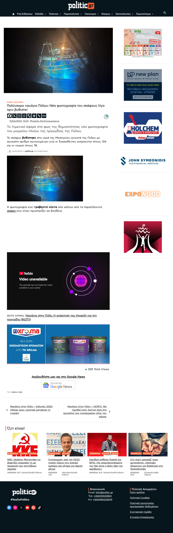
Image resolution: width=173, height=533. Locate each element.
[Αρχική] (13, 14)
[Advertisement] (58, 232)
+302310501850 (103, 496)
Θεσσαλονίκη (123, 14)
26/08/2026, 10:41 (95, 472)
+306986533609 (102, 499)
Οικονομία (90, 14)
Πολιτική (53, 14)
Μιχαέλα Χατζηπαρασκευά (44, 121)
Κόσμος (106, 14)
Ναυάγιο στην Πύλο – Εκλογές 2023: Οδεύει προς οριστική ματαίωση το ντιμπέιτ (31, 410)
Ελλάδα (39, 14)
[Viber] (29, 116)
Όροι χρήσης (137, 492)
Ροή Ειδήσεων (25, 14)
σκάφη (12, 210)
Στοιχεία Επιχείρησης (142, 517)
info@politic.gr (104, 492)
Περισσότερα (143, 14)
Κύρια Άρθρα (18, 102)
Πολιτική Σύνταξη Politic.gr (32, 472)
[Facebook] (9, 116)
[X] (14, 116)
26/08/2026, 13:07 (14, 472)
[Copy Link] (39, 116)
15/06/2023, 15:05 (19, 121)
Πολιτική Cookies (140, 498)
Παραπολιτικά (71, 14)
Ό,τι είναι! (23, 453)
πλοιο (20, 392)
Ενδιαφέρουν (13, 453)
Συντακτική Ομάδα (140, 512)
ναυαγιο (14, 392)
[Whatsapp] (24, 116)
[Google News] (44, 116)
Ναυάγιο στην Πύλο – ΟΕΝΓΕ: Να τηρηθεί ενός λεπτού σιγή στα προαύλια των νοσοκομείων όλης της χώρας (85, 411)
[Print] (34, 116)
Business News (54, 453)
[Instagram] (19, 116)
